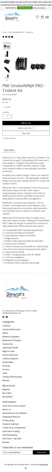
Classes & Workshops (12, 376)
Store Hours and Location (14, 405)
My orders (7, 393)
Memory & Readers (11, 336)
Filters (5, 333)
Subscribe (41, 452)
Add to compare (10, 138)
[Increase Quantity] (9, 116)
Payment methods (10, 424)
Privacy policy (8, 420)
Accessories (7, 344)
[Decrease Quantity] (4, 116)
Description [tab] (9, 150)
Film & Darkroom (10, 355)
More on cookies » (40, 8)
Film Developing (9, 435)
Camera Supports (10, 358)
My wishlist (7, 396)
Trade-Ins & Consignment (14, 427)
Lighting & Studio (10, 347)
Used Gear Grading (11, 431)
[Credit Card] (25, 468)
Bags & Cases (8, 351)
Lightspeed (44, 464)
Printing (6, 365)
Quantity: (5, 112)
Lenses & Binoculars (11, 329)
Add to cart (26, 123)
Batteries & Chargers (12, 340)
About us (6, 409)
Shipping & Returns (11, 416)
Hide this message (25, 8)
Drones (5, 369)
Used (4, 373)
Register (6, 389)
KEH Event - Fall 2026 (11, 438)
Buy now (26, 133)
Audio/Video (7, 362)
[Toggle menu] (47, 17)
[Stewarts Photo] (12, 17)
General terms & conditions (14, 413)
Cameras (6, 325)
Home (4, 32)
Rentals (5, 380)
